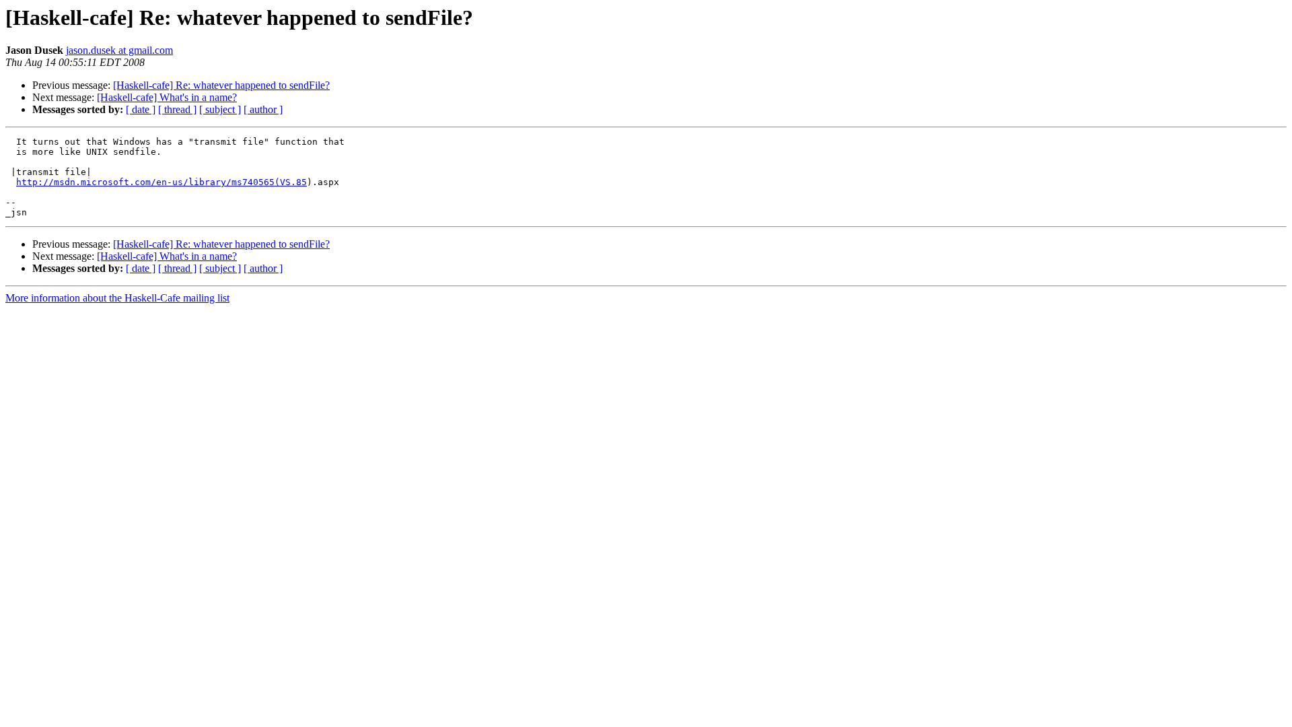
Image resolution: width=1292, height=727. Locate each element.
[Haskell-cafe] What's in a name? (167, 97)
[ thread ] (177, 109)
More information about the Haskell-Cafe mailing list (117, 298)
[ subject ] (220, 109)
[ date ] (140, 109)
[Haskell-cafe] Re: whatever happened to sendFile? (221, 85)
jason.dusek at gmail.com (119, 50)
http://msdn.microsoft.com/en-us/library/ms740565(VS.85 (161, 182)
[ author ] (263, 109)
